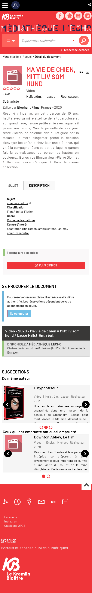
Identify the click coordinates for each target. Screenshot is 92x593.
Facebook (10, 517)
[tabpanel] (40, 216)
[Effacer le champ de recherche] (74, 40)
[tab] (6, 502)
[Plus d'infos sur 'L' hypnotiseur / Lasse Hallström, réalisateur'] (17, 403)
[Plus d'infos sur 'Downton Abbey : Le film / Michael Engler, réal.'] (18, 443)
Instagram (11, 521)
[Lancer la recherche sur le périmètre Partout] (85, 40)
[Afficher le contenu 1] (41, 427)
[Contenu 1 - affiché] (43, 476)
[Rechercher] (30, 203)
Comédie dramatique (21, 220)
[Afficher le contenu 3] (50, 427)
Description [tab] (39, 185)
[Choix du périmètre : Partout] (10, 40)
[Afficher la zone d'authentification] (17, 5)
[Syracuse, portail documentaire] (46, 28)
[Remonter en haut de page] (86, 485)
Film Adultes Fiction (20, 211)
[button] (90, 4)
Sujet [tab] (13, 185)
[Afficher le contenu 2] (48, 476)
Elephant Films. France (34, 107)
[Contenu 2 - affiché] (46, 427)
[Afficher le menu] (5, 5)
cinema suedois (17, 203)
